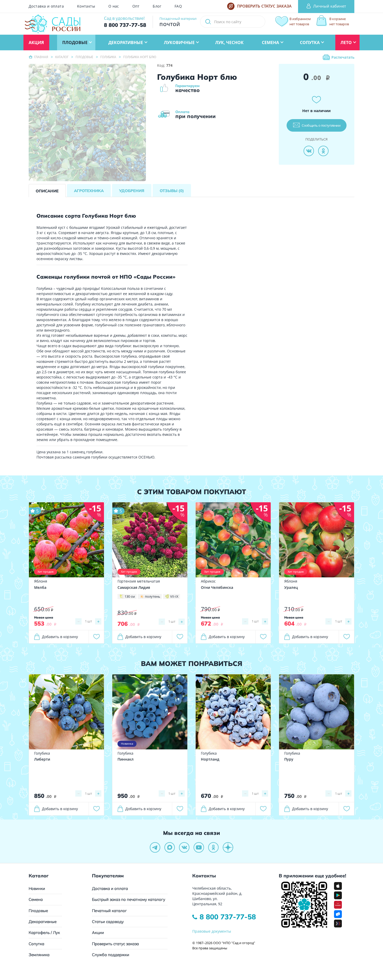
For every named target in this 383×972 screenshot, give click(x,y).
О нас (113, 6)
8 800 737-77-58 (228, 916)
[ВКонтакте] (309, 151)
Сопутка (36, 943)
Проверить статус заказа (115, 943)
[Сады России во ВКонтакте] (184, 847)
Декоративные (43, 921)
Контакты (86, 6)
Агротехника (89, 190)
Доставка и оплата (46, 6)
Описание (47, 190)
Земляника (39, 954)
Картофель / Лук (44, 932)
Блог (157, 6)
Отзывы (172, 190)
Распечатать (342, 57)
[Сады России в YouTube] (199, 847)
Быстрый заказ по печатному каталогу (128, 899)
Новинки (37, 888)
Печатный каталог (109, 910)
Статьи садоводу (108, 921)
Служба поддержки (110, 954)
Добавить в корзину (60, 636)
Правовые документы (211, 931)
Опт (136, 6)
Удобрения (131, 190)
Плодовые (38, 910)
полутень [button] (152, 596)
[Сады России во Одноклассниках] (213, 847)
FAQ (178, 6)
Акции (98, 932)
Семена (36, 899)
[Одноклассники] (323, 151)
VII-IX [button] (174, 596)
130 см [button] (130, 596)
